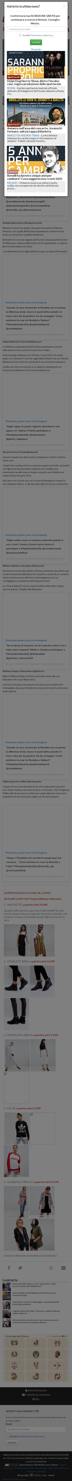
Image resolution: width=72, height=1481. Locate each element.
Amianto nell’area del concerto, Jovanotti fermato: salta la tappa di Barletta (34, 129)
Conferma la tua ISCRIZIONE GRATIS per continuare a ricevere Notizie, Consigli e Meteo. (35, 19)
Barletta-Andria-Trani (23, 135)
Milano (12, 182)
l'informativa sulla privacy (41, 35)
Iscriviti (36, 42)
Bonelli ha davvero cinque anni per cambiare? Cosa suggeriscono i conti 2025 (34, 177)
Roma (11, 88)
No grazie (36, 49)
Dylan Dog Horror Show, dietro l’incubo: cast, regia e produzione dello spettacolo (34, 82)
